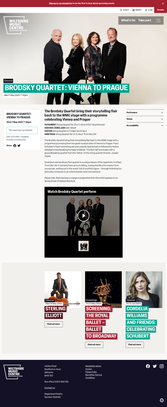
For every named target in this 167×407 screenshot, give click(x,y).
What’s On (128, 20)
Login (150, 10)
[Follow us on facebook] (148, 366)
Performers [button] (132, 113)
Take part (144, 20)
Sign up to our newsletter (60, 4)
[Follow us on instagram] (162, 366)
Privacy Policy (91, 372)
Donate (160, 10)
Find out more (55, 324)
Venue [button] (129, 119)
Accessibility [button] (133, 126)
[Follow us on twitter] (155, 366)
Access (88, 369)
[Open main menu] (157, 20)
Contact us (50, 388)
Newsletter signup (93, 366)
